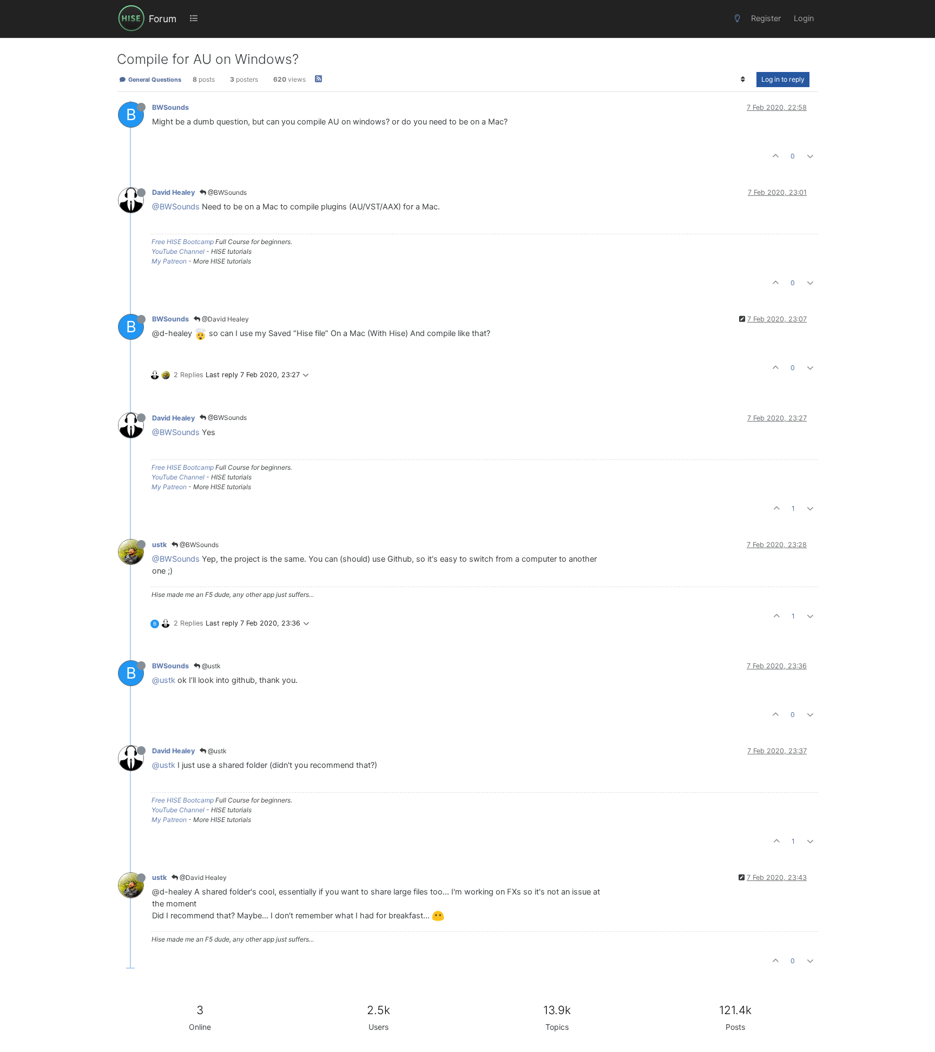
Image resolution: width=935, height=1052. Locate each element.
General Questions (154, 79)
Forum (162, 18)
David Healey (173, 192)
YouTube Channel (178, 251)
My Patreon (169, 261)
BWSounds (170, 107)
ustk (159, 545)
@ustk (210, 666)
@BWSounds (226, 192)
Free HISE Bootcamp (183, 242)
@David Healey (224, 319)
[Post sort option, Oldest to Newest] (743, 79)
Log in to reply (783, 79)
